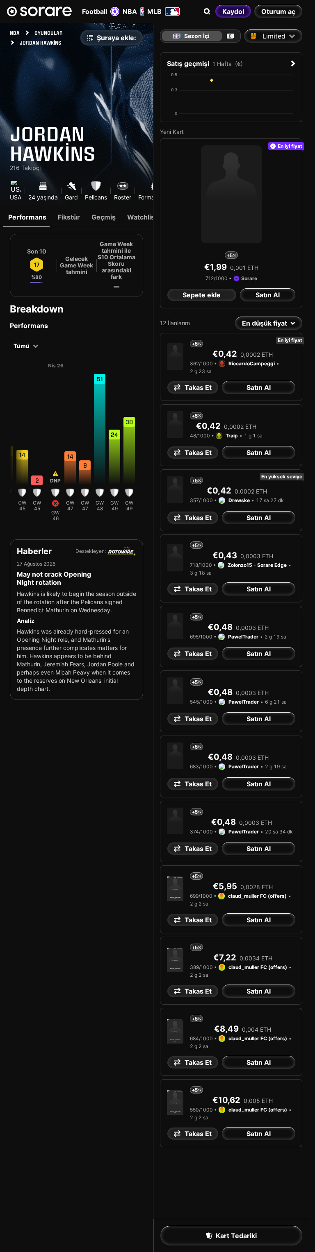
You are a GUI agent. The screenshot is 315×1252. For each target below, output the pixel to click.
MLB (154, 11)
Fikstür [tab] (69, 217)
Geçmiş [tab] (103, 217)
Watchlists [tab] (144, 217)
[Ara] (207, 11)
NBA (130, 11)
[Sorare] (39, 11)
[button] (22, 454)
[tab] (230, 36)
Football (94, 11)
